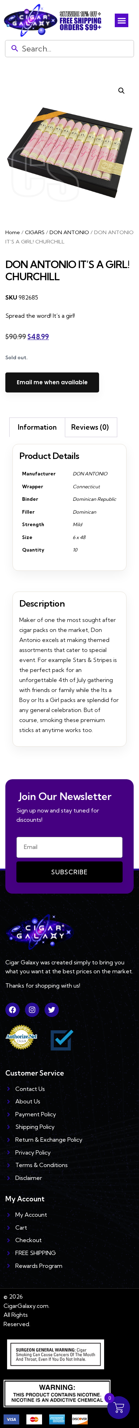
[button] (121, 20)
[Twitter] (52, 1010)
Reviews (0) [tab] (90, 427)
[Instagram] (32, 1010)
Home (12, 232)
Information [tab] (37, 427)
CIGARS (35, 232)
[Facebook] (12, 1010)
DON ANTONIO (69, 232)
